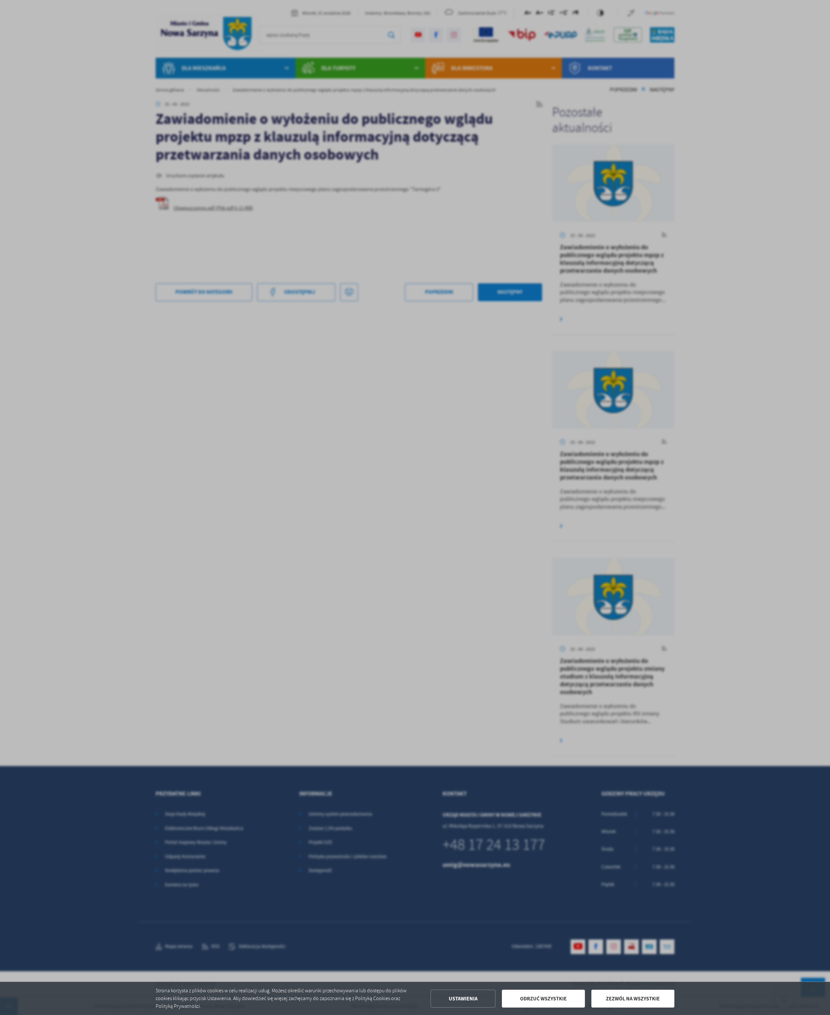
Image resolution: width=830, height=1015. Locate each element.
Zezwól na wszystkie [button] (633, 998)
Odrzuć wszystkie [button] (543, 998)
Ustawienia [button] (463, 998)
